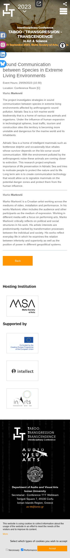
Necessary (14, 550)
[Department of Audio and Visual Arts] (35, 454)
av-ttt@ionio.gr (35, 506)
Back (18, 260)
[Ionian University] (35, 474)
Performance (30, 550)
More (5, 534)
